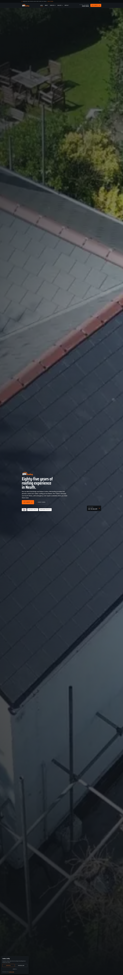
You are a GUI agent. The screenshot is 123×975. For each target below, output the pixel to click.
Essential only (21, 965)
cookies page (11, 971)
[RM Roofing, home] (25, 5)
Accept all (8, 965)
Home (41, 5)
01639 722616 (50, 1)
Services (52, 5)
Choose (14, 969)
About (46, 5)
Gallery (59, 5)
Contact (67, 5)
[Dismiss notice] (99, 1)
